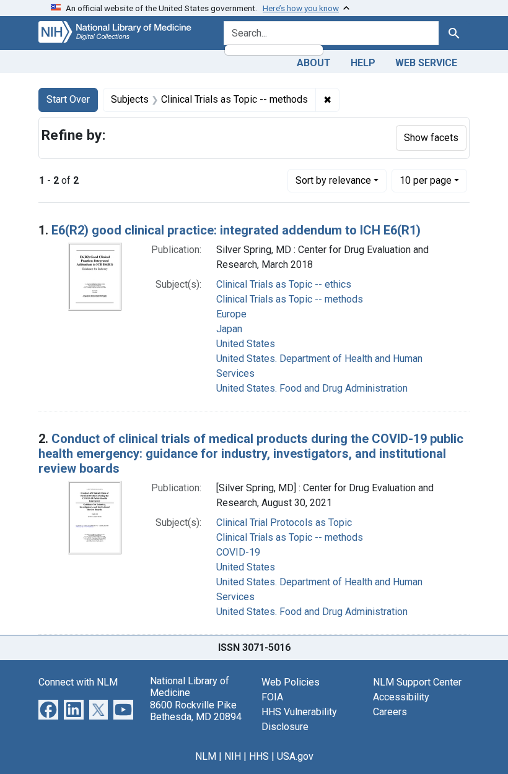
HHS (259, 756)
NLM (205, 756)
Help (363, 63)
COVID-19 (238, 552)
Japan (229, 329)
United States (245, 344)
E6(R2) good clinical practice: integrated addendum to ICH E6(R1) (236, 230)
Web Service (426, 63)
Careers (390, 712)
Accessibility (401, 697)
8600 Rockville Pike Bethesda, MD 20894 (196, 711)
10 (426, 180)
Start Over (68, 99)
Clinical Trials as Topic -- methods (289, 299)
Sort (333, 180)
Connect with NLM (78, 682)
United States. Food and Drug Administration (312, 388)
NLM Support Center (417, 682)
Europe (231, 314)
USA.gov (295, 756)
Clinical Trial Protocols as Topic (284, 522)
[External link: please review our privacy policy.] (48, 709)
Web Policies (290, 682)
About (314, 63)
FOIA (272, 697)
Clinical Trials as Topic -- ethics (283, 284)
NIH (232, 756)
